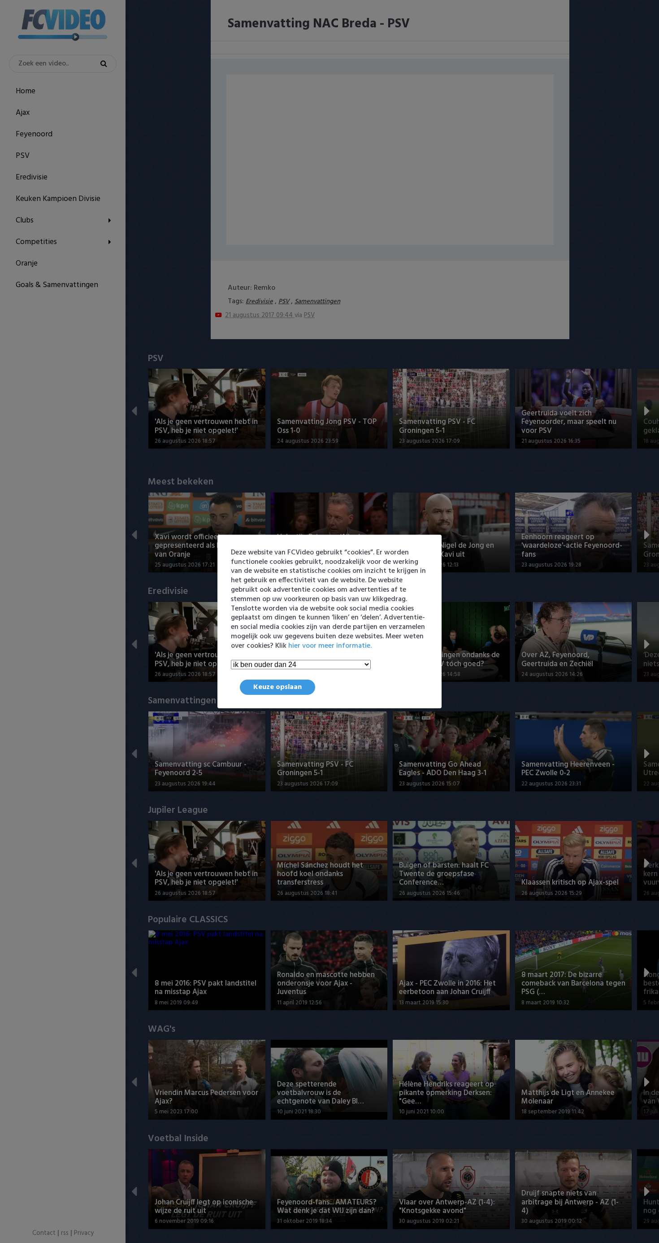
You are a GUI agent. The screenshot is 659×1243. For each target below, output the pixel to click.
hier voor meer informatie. (330, 646)
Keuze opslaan (277, 687)
